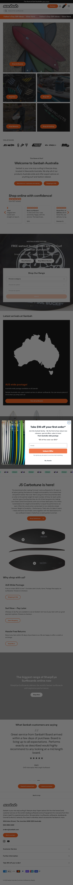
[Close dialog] (69, 422)
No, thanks (48, 460)
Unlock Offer (48, 451)
